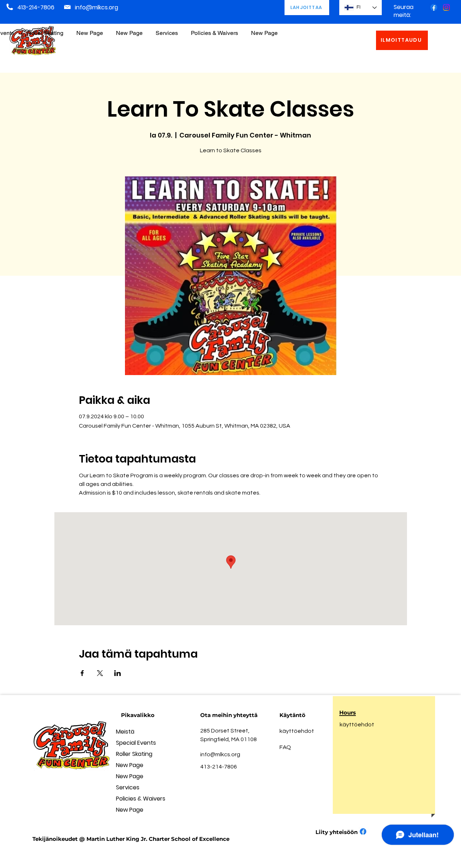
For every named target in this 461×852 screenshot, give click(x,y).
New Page (129, 765)
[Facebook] (433, 7)
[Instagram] (446, 7)
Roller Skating (134, 754)
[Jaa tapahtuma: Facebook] (82, 673)
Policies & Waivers (140, 798)
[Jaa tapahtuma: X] (100, 673)
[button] (214, 30)
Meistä (125, 731)
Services (127, 787)
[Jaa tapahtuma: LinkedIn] (117, 673)
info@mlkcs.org (96, 7)
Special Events (136, 743)
